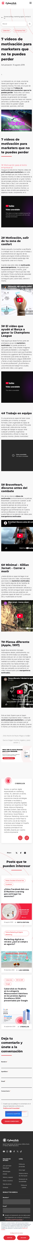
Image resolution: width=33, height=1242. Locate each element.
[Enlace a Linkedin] (11, 1151)
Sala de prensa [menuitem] (7, 1184)
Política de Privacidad (11, 1108)
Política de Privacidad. (14, 1220)
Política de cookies (24, 1186)
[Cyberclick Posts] (27, 838)
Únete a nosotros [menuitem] (8, 1181)
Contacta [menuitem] (5, 1187)
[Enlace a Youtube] (4, 1151)
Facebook (9, 884)
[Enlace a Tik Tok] (21, 1151)
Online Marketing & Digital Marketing (14, 933)
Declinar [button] (23, 1237)
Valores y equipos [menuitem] (8, 1177)
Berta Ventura (23, 922)
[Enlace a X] (18, 1151)
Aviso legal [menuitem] (22, 1170)
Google (8, 984)
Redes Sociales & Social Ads (15, 880)
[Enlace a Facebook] (14, 1151)
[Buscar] (29, 23)
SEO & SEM (19, 980)
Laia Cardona (24, 970)
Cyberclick (6, 30)
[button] (30, 3)
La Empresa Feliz (19, 30)
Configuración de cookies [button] (16, 1233)
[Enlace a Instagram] (7, 1151)
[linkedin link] (20, 838)
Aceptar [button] (9, 1237)
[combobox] (14, 23)
